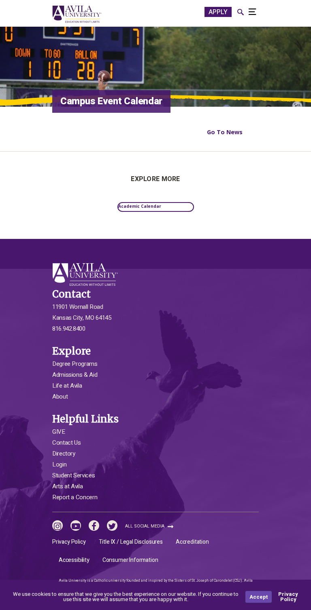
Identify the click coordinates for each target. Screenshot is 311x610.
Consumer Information (130, 560)
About (60, 396)
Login (59, 464)
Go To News (225, 132)
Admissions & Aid (74, 374)
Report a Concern (74, 497)
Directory (63, 453)
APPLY (218, 12)
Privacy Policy (69, 542)
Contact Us (66, 442)
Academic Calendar (139, 206)
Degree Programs (75, 363)
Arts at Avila (67, 486)
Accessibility (74, 560)
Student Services (73, 475)
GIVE (58, 431)
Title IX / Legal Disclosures (131, 542)
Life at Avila (67, 385)
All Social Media (145, 526)
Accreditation (192, 542)
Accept (258, 597)
